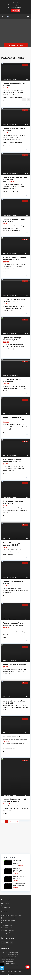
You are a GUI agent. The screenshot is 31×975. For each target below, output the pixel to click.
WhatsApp (7, 907)
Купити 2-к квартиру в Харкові (9, 954)
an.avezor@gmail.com (16, 5)
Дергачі (6, 79)
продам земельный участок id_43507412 (14, 220)
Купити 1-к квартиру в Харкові (9, 952)
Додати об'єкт (15, 10)
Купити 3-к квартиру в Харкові (9, 956)
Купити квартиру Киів (7, 961)
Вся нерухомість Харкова (8, 963)
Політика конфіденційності (8, 974)
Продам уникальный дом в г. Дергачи (15, 84)
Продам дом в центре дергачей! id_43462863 (12, 339)
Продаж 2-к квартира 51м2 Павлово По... (17, 870)
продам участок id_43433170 (15, 665)
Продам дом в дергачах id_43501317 (13, 582)
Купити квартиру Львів (7, 958)
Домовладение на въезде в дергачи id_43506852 (14, 258)
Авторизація (6, 933)
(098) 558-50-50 (7, 923)
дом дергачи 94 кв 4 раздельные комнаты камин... (15, 738)
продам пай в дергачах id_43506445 (12, 380)
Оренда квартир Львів (7, 959)
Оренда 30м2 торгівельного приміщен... (17, 862)
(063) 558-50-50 (7, 928)
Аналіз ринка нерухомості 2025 (10, 965)
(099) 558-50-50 (7, 925)
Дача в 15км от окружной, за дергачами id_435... (15, 544)
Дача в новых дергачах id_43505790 (13, 502)
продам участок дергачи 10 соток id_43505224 (14, 300)
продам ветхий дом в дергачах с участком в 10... (14, 419)
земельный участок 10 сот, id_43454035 (14, 702)
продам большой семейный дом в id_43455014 (14, 800)
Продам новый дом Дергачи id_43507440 (15, 178)
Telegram (6, 903)
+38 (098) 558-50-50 (16, 7)
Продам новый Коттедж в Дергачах (14, 129)
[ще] (13, 94)
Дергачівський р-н (14, 79)
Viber (5, 905)
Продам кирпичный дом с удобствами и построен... (13, 624)
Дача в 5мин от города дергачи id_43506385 (12, 460)
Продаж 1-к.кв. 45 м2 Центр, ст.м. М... (19, 877)
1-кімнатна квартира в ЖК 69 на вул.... (19, 884)
